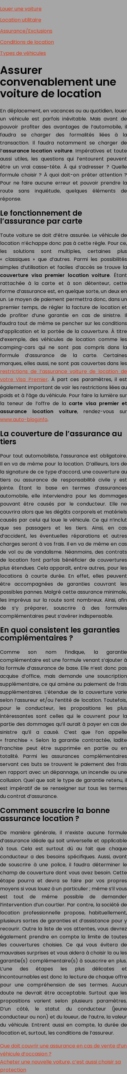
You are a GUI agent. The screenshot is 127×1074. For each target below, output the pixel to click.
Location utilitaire (20, 19)
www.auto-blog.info (23, 419)
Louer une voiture (21, 8)
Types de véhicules (23, 53)
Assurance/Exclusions (26, 31)
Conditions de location (27, 42)
